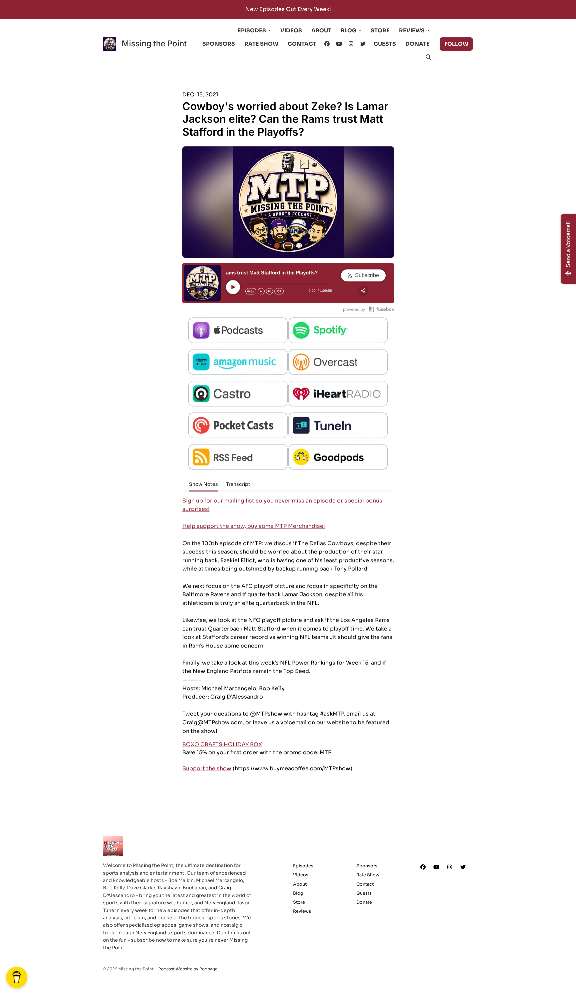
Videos (291, 30)
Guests (385, 43)
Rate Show (261, 43)
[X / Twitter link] (363, 44)
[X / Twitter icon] (463, 867)
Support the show (206, 768)
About (321, 30)
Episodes (252, 30)
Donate (417, 43)
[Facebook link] (327, 44)
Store (380, 30)
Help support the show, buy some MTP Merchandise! (253, 526)
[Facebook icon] (423, 867)
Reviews (412, 30)
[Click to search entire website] (428, 57)
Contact (302, 43)
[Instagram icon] (449, 867)
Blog (349, 30)
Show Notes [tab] (203, 484)
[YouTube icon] (436, 867)
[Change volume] (279, 291)
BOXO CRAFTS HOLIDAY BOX (222, 744)
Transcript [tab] (238, 484)
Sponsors (218, 43)
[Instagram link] (351, 44)
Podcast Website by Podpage (187, 968)
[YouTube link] (339, 44)
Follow (456, 43)
